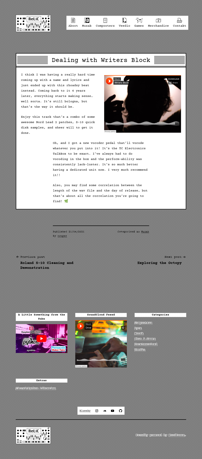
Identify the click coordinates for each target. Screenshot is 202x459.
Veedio (124, 26)
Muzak (87, 26)
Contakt (179, 26)
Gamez (139, 26)
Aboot (73, 26)
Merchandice (158, 26)
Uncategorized (146, 344)
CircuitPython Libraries (36, 388)
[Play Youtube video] (41, 338)
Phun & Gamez (145, 339)
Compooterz (105, 26)
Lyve (138, 328)
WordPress (176, 435)
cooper (62, 236)
